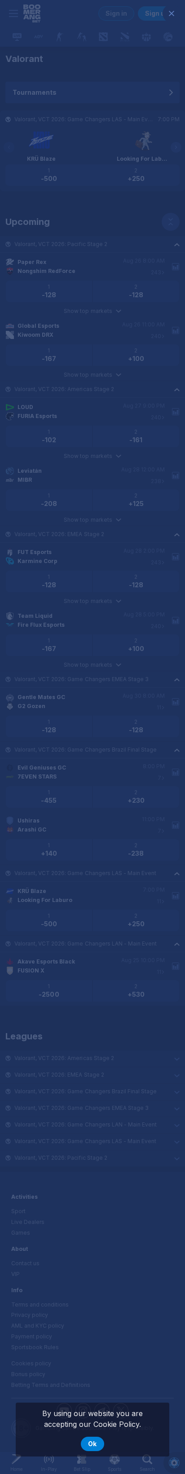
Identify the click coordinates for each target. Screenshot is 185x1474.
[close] (171, 13)
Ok (92, 1444)
